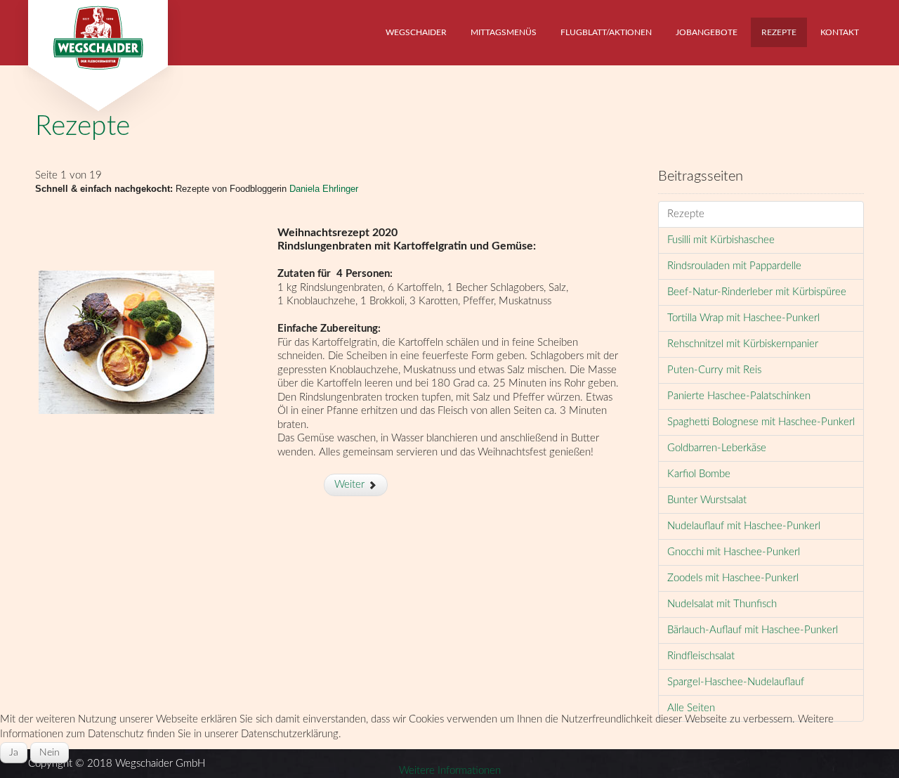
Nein (49, 753)
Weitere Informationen (450, 770)
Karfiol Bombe (698, 474)
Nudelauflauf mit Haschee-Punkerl (743, 526)
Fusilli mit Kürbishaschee (721, 240)
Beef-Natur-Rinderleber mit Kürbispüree (756, 292)
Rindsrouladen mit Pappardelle (734, 266)
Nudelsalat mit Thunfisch (722, 604)
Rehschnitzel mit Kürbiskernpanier (742, 344)
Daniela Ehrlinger (323, 188)
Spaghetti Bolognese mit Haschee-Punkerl (761, 422)
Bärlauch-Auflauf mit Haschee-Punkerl (752, 630)
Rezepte (82, 127)
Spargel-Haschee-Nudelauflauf (735, 682)
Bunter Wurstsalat (707, 500)
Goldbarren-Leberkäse (716, 448)
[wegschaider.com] (98, 33)
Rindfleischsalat (701, 656)
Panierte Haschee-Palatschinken (739, 396)
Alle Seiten (691, 708)
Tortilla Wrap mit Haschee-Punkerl (743, 318)
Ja (13, 753)
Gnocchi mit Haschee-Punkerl (733, 552)
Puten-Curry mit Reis (714, 370)
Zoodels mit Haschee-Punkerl (733, 578)
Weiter (350, 484)
